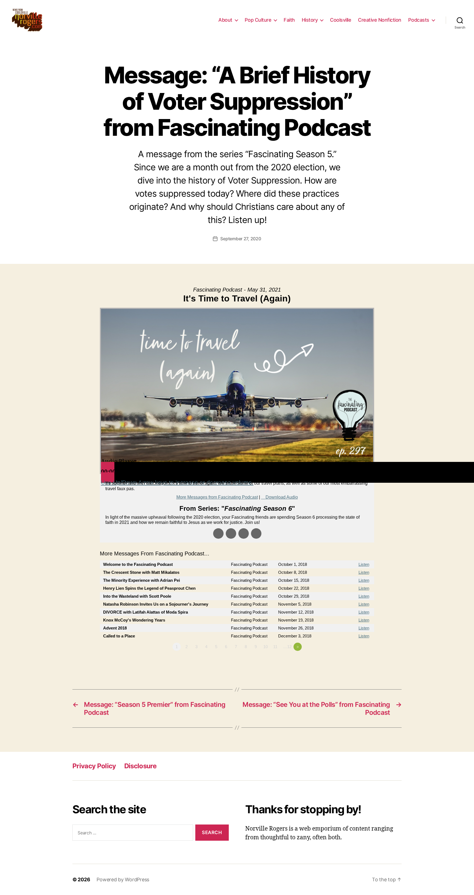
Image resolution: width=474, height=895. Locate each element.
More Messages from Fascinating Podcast (217, 497)
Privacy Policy (94, 766)
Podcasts (418, 20)
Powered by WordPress (123, 879)
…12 (287, 646)
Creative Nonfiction (379, 20)
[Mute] (107, 477)
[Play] (107, 467)
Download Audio (282, 497)
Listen (364, 564)
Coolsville (340, 20)
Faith (289, 20)
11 (275, 646)
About (225, 20)
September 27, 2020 (240, 238)
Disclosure (140, 766)
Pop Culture (258, 20)
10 (265, 646)
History (310, 20)
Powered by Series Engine (354, 661)
